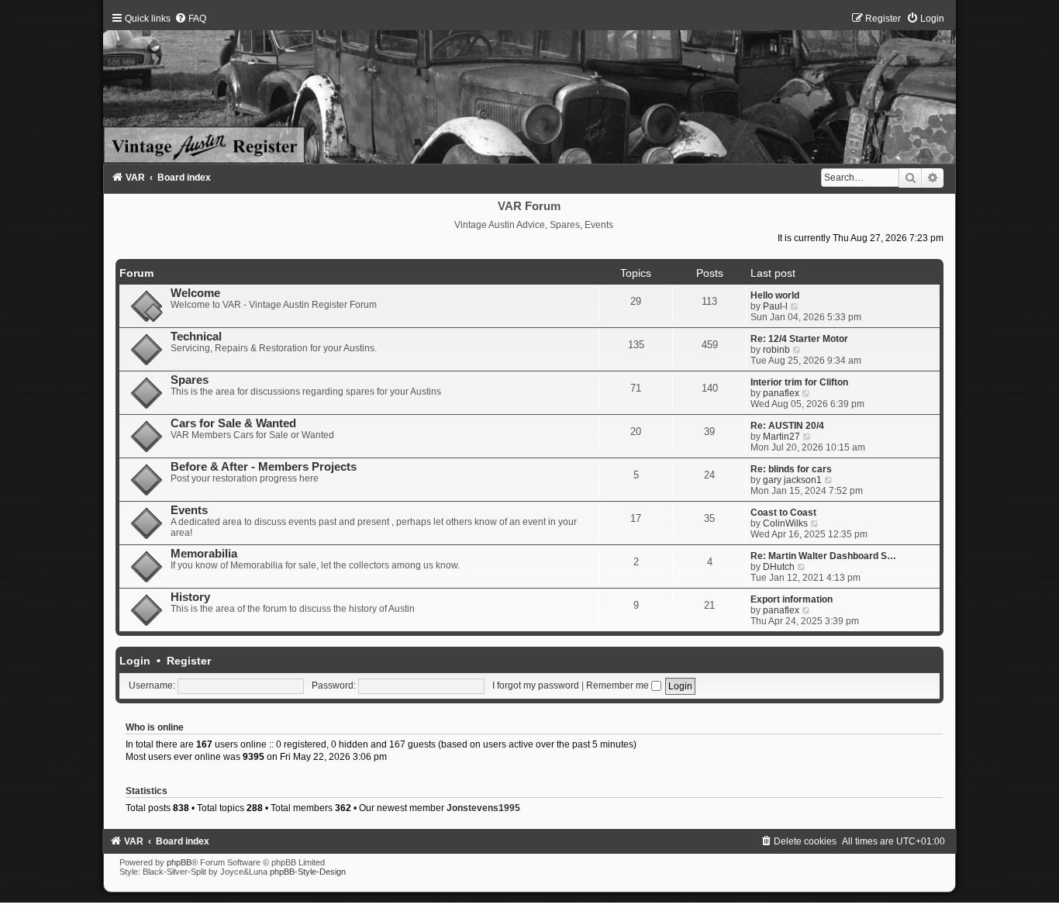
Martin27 (781, 436)
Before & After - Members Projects (264, 467)
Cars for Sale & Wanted (233, 423)
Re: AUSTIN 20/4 (787, 425)
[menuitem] (190, 18)
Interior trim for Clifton (799, 382)
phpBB (179, 862)
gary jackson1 (792, 480)
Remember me (618, 685)
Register (189, 660)
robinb (776, 349)
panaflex (781, 393)
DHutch (779, 566)
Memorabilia (204, 553)
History (190, 597)
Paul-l (775, 306)
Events (189, 510)
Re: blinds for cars (791, 469)
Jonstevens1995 (483, 808)
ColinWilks (785, 523)
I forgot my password (535, 685)
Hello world (774, 295)
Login (134, 660)
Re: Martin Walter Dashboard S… (823, 556)
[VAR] (529, 88)
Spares (190, 380)
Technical (196, 336)
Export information (791, 599)
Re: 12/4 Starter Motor (799, 338)
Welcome (195, 293)
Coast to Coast (783, 512)
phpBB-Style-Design (308, 871)
